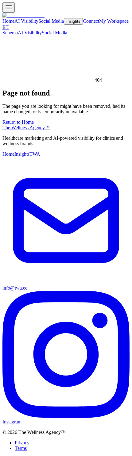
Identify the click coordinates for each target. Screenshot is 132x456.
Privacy (22, 442)
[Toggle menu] (8, 7)
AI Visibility (26, 21)
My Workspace (114, 21)
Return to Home (18, 122)
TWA (34, 154)
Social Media (51, 21)
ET (5, 27)
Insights (73, 21)
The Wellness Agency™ (26, 127)
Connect (91, 21)
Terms (21, 448)
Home (8, 21)
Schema (10, 32)
